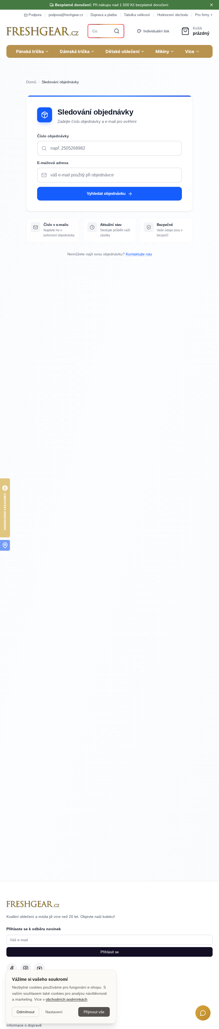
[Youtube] (39, 968)
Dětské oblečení (122, 51)
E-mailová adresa (52, 163)
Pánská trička (30, 51)
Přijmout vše (94, 1012)
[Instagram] (25, 968)
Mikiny (162, 51)
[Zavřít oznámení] (211, 5)
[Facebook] (11, 968)
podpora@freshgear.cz (66, 15)
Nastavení (53, 1012)
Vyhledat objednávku (106, 193)
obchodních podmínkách (66, 999)
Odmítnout (25, 1012)
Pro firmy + (204, 15)
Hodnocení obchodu (172, 15)
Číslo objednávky (53, 136)
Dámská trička (74, 51)
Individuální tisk (156, 31)
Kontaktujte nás (139, 254)
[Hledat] (117, 31)
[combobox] (106, 31)
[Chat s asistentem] (202, 1012)
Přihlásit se (109, 952)
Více (189, 51)
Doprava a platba (104, 15)
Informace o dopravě (24, 1025)
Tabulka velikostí (137, 15)
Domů (31, 82)
